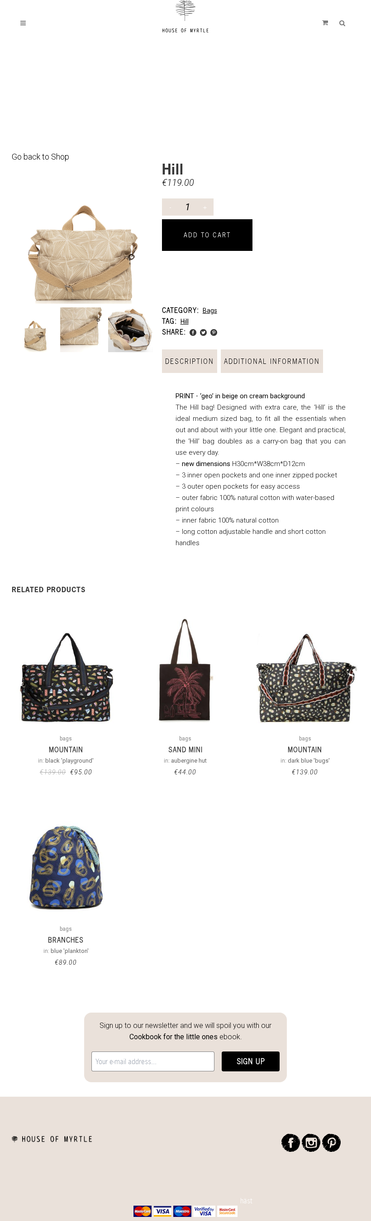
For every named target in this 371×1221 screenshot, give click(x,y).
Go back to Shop (40, 156)
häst (246, 1201)
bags (210, 310)
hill (185, 321)
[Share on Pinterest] (213, 332)
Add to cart (207, 235)
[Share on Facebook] (193, 332)
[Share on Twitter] (203, 332)
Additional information (272, 361)
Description (189, 361)
